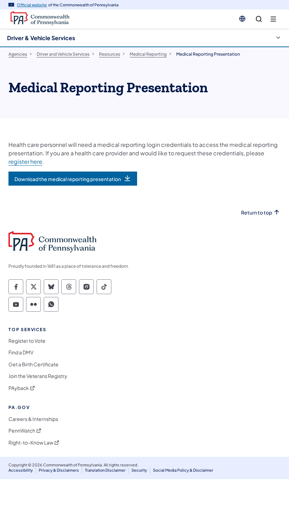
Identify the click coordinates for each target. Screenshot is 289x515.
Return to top (256, 213)
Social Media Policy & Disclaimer (183, 470)
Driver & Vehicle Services (41, 38)
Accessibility (20, 470)
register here (25, 161)
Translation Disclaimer (105, 470)
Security (139, 470)
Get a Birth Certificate (33, 364)
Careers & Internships (33, 419)
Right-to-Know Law (30, 443)
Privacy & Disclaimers (59, 470)
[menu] (273, 19)
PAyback (18, 388)
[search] (259, 19)
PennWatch (21, 431)
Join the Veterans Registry (37, 376)
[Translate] (242, 18)
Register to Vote (26, 341)
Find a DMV (20, 352)
